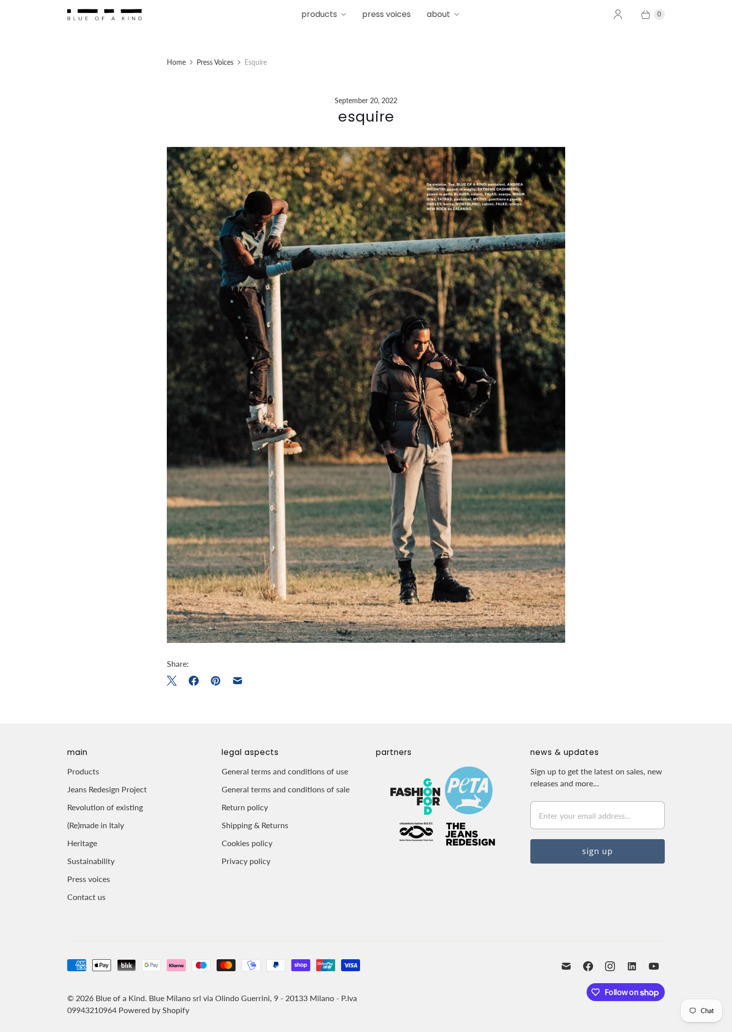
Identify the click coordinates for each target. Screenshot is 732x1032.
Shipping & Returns (255, 825)
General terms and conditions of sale (286, 789)
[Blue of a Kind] (104, 14)
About (438, 14)
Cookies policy (247, 843)
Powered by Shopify (154, 1010)
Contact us (86, 896)
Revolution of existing (105, 807)
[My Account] (618, 14)
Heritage (82, 843)
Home (176, 62)
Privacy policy (246, 861)
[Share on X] (175, 681)
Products (319, 14)
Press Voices (386, 14)
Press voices (88, 879)
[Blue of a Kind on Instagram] (610, 966)
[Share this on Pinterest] (216, 681)
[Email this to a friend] (237, 681)
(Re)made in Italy (95, 825)
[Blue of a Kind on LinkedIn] (632, 966)
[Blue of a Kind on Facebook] (588, 966)
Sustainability (91, 861)
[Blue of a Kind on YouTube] (654, 966)
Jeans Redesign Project (107, 789)
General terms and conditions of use (285, 771)
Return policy (245, 807)
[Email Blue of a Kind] (566, 966)
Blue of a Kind (120, 998)
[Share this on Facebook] (194, 681)
